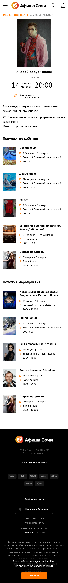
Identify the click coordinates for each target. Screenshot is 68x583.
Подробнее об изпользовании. (34, 566)
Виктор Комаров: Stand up (37, 370)
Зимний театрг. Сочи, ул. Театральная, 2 (33, 96)
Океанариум (27, 147)
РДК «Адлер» (30, 379)
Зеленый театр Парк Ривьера (39, 353)
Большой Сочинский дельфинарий (42, 157)
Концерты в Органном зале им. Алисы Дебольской (40, 227)
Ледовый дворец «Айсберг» (39, 305)
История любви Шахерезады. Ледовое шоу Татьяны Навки (38, 293)
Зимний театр (30, 261)
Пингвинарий (28, 318)
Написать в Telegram (36, 509)
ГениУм (24, 199)
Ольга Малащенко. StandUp (37, 344)
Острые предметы (31, 251)
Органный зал (30, 239)
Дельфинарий (28, 173)
